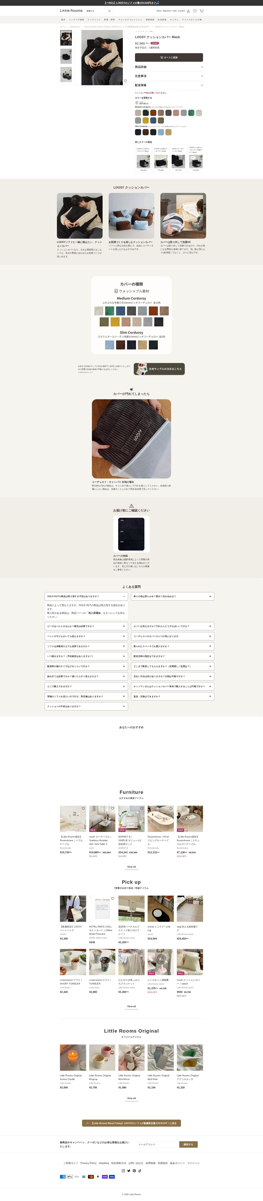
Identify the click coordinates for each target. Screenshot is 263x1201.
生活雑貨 (162, 20)
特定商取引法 (118, 1163)
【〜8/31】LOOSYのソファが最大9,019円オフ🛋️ (131, 3)
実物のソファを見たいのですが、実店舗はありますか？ (75, 696)
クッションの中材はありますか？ (64, 706)
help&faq (104, 1163)
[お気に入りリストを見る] (195, 11)
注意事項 (141, 76)
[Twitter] (128, 1170)
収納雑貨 (150, 20)
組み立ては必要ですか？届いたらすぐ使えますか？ (73, 676)
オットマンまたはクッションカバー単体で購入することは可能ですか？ (169, 686)
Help (175, 11)
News (159, 11)
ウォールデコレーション (130, 20)
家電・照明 (109, 20)
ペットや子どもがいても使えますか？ (66, 636)
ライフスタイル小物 (192, 20)
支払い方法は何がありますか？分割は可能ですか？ (159, 676)
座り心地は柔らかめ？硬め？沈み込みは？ (155, 596)
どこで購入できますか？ (59, 686)
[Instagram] (123, 1170)
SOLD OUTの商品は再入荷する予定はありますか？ (73, 596)
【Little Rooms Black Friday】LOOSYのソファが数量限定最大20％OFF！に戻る (134, 1123)
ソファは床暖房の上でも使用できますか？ (68, 646)
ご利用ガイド (70, 1163)
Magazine (167, 11)
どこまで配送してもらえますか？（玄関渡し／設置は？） (163, 666)
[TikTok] (139, 1170)
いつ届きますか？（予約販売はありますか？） (70, 656)
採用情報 (151, 1163)
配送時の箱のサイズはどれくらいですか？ (68, 666)
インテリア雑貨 (76, 20)
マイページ (193, 1163)
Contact (181, 11)
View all (131, 866)
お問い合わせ (135, 1163)
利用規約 (163, 1163)
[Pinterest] (134, 1170)
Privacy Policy (88, 1163)
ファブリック (94, 20)
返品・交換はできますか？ (147, 696)
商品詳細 (141, 66)
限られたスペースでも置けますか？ (151, 646)
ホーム (63, 27)
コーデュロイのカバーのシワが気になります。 (157, 636)
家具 (63, 20)
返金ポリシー (177, 1163)
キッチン (174, 20)
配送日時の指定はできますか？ (149, 656)
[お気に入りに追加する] (125, 81)
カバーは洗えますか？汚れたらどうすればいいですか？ (162, 626)
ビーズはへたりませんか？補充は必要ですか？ (70, 626)
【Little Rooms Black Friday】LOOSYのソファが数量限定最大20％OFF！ (117, 27)
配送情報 (141, 85)
